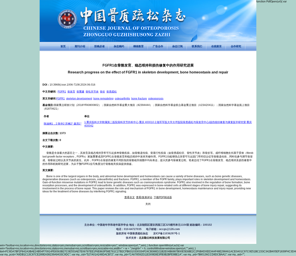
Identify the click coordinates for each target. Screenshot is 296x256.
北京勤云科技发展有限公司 (154, 237)
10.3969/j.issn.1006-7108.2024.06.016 (72, 84)
